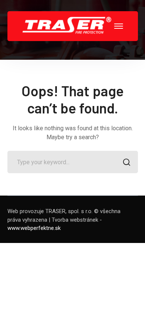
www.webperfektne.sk (34, 228)
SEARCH (126, 162)
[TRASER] (67, 25)
